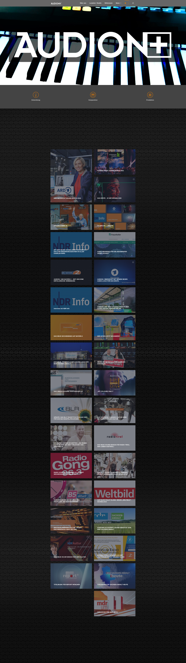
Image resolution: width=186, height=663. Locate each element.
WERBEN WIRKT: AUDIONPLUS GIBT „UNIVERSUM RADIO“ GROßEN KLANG (111, 556)
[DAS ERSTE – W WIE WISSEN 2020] (114, 189)
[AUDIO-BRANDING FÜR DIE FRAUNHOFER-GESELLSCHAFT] (114, 244)
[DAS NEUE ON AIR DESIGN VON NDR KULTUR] (71, 548)
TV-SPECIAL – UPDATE (105, 226)
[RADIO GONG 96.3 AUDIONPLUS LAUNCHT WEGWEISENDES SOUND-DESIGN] (71, 465)
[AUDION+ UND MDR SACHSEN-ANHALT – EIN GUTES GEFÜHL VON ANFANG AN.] (114, 300)
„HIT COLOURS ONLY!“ (105, 391)
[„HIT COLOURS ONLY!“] (114, 382)
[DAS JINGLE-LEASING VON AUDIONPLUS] (71, 382)
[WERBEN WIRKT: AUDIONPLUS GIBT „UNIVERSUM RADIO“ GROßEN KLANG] (114, 548)
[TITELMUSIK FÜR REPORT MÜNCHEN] (71, 576)
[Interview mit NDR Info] (71, 300)
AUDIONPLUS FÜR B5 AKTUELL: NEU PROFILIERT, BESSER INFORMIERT (67, 501)
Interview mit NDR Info (61, 308)
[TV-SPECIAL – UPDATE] (114, 217)
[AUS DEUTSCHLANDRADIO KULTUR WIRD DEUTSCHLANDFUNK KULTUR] (114, 410)
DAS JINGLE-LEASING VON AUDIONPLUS (68, 391)
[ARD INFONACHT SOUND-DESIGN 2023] (71, 175)
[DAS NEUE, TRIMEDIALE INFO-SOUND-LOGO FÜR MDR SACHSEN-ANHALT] (71, 355)
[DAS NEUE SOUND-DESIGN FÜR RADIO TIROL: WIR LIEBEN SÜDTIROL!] (114, 438)
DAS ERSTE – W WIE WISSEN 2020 (109, 198)
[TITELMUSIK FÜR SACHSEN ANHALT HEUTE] (114, 576)
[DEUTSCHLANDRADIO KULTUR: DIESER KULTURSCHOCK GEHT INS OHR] (71, 520)
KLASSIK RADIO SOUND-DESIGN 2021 (110, 170)
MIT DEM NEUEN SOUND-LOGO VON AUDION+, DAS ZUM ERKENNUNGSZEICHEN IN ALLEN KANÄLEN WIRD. (70, 251)
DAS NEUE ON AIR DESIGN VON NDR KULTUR (70, 557)
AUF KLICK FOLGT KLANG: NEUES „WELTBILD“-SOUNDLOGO (114, 501)
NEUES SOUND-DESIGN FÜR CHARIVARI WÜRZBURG (111, 363)
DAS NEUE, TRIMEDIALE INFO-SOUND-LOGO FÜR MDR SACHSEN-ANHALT (71, 363)
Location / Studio (95, 3)
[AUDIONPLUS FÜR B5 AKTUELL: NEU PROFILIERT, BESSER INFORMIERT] (71, 493)
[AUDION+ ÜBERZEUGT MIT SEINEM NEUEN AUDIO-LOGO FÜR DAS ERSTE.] (114, 272)
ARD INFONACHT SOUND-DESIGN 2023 (67, 198)
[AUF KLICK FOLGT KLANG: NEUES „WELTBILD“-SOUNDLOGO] (114, 493)
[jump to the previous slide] (2, 46)
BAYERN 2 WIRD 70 (60, 226)
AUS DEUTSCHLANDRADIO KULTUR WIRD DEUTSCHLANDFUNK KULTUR (112, 418)
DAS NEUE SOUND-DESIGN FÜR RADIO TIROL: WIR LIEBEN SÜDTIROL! (113, 445)
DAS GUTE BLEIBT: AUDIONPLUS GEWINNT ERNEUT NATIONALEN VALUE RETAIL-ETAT (112, 473)
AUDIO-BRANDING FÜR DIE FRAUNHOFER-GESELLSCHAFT (112, 252)
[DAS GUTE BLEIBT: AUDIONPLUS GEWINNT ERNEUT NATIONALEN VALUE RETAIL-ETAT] (114, 465)
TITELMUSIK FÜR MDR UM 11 (107, 612)
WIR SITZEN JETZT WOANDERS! (108, 336)
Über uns (83, 3)
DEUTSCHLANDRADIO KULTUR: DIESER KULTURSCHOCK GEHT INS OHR (68, 528)
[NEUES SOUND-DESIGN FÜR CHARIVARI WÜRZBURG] (114, 355)
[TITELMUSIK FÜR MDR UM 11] (114, 603)
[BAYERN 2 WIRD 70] (71, 217)
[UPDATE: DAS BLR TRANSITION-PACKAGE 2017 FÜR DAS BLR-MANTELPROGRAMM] (71, 410)
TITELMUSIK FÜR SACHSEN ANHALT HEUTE (112, 584)
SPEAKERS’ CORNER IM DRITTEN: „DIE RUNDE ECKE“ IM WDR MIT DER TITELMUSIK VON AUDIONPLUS (70, 444)
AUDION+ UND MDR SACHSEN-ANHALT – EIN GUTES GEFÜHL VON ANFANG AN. (113, 307)
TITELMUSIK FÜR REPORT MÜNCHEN (67, 584)
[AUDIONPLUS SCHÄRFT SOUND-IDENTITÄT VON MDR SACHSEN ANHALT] (114, 520)
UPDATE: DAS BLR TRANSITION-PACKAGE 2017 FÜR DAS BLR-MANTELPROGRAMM (70, 418)
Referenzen (108, 3)
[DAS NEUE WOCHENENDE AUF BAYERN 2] (71, 327)
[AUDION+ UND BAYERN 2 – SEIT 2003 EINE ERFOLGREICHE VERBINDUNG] (71, 272)
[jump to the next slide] (183, 46)
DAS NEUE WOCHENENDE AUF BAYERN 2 (68, 336)
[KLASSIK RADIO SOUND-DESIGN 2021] (114, 162)
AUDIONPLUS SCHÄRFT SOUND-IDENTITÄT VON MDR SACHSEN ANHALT (114, 528)
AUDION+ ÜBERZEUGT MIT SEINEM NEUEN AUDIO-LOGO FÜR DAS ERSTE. (112, 280)
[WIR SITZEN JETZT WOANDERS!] (114, 327)
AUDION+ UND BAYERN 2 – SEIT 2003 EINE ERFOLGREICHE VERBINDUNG (69, 280)
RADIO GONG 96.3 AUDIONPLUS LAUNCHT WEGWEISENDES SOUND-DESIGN (69, 473)
